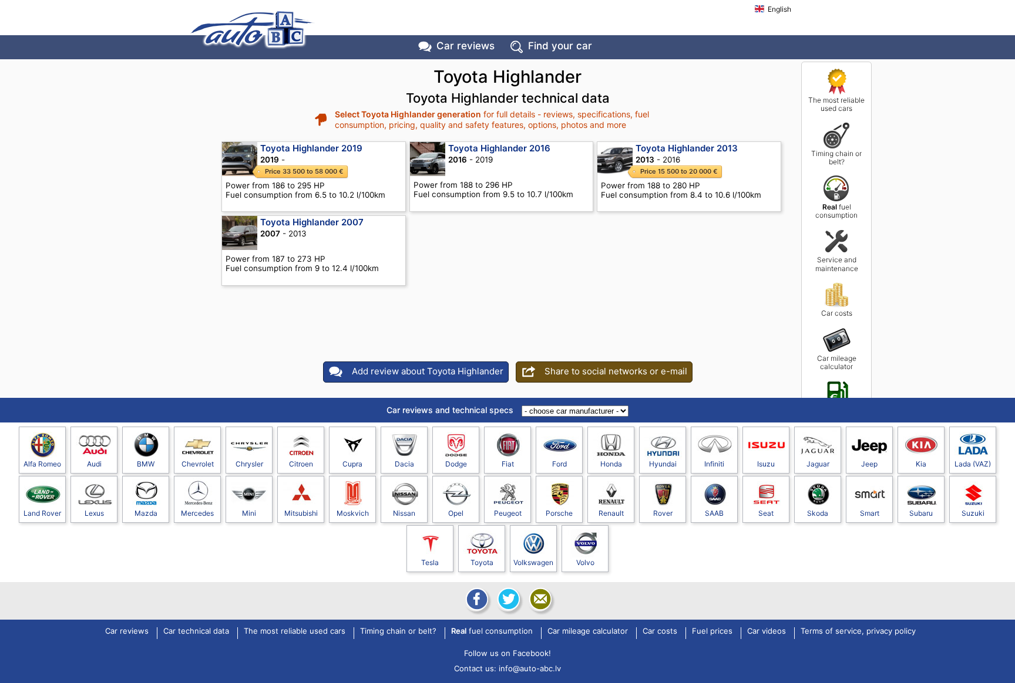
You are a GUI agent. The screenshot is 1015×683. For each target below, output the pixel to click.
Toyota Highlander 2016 (499, 148)
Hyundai (663, 463)
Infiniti (714, 463)
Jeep (869, 463)
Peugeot (508, 513)
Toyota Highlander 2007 (312, 222)
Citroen (301, 463)
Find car (560, 46)
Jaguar (817, 463)
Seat (766, 513)
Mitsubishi (301, 513)
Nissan (404, 513)
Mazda (146, 513)
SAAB (714, 513)
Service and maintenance (836, 263)
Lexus (94, 513)
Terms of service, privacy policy (858, 631)
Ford (559, 463)
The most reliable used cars (836, 104)
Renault (611, 513)
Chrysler (249, 463)
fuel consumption (836, 210)
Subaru (921, 513)
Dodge (456, 463)
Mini (249, 513)
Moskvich (353, 513)
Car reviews (465, 46)
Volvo (585, 562)
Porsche (559, 513)
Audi (94, 463)
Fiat (508, 463)
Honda (611, 463)
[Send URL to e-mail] (539, 599)
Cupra (352, 463)
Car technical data (196, 631)
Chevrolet (198, 463)
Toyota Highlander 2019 (311, 148)
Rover (663, 513)
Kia (921, 463)
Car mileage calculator (836, 362)
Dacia (404, 463)
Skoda (817, 513)
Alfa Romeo (42, 463)
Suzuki (973, 513)
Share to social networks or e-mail (616, 371)
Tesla (430, 562)
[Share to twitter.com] (507, 599)
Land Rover (42, 513)
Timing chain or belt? (836, 157)
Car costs (836, 313)
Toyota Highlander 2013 (687, 148)
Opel (455, 513)
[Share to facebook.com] (475, 599)
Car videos (766, 631)
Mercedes (197, 513)
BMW (145, 463)
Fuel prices (837, 411)
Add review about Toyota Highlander (427, 371)
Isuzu (766, 463)
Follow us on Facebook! (507, 653)
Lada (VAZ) (972, 463)
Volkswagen (533, 562)
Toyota (481, 562)
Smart (869, 513)
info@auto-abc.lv (530, 668)
